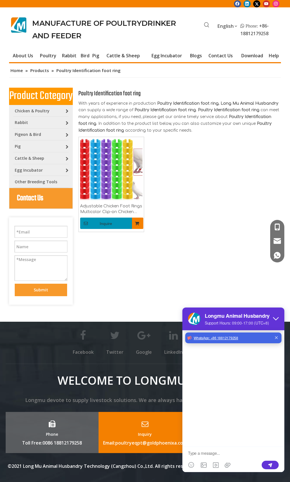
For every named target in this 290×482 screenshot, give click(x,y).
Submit (41, 289)
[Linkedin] (247, 3)
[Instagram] (276, 3)
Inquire (106, 223)
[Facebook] (237, 3)
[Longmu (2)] (19, 25)
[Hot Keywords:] (207, 25)
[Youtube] (266, 3)
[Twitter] (256, 3)
